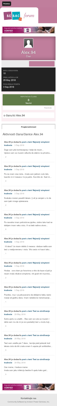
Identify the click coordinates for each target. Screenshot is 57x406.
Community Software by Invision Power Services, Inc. (29, 401)
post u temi (27, 141)
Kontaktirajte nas (28, 398)
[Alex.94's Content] (42, 63)
